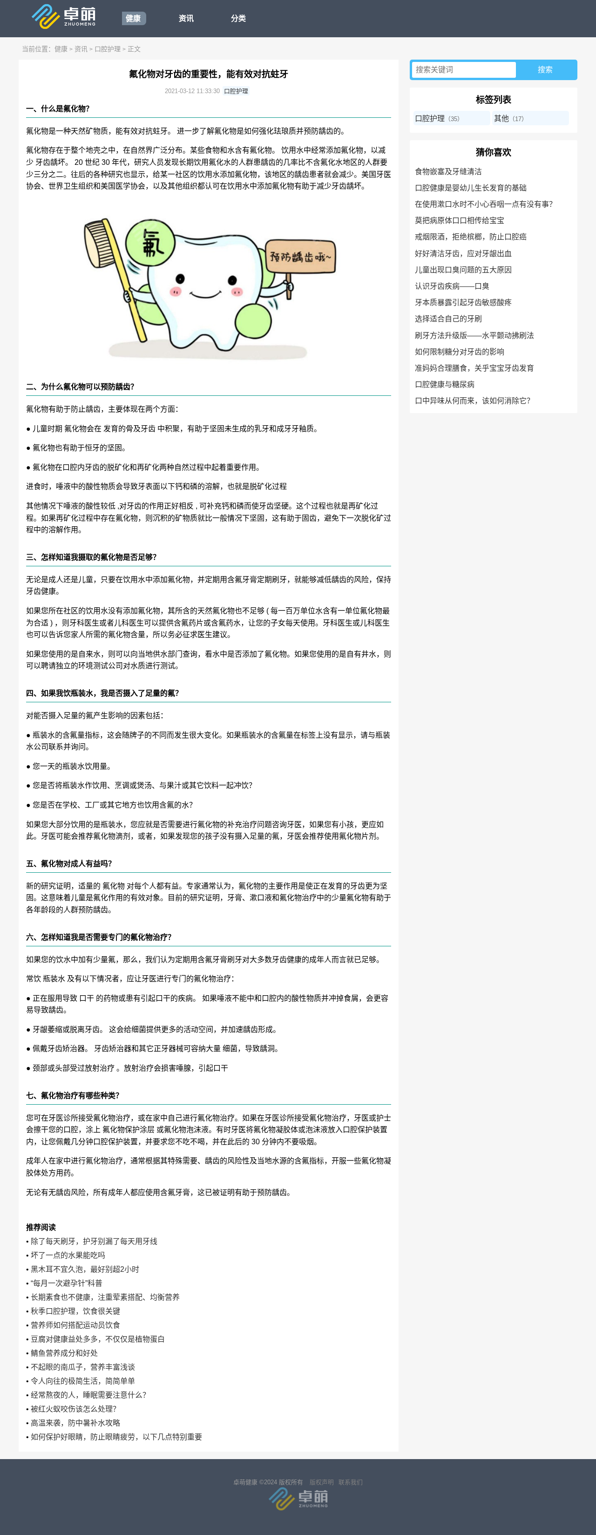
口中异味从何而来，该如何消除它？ (474, 401)
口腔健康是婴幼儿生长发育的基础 (471, 188)
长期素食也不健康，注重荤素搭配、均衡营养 (105, 1297)
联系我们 (351, 1482)
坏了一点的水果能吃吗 (68, 1255)
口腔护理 (108, 49)
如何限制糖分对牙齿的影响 (459, 352)
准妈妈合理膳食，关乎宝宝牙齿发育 (474, 368)
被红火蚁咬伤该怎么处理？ (75, 1409)
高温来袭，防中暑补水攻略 (75, 1423)
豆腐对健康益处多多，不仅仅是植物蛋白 (98, 1339)
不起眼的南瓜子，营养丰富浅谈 (83, 1367)
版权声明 (322, 1482)
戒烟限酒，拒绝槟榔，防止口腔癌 (471, 237)
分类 (238, 18)
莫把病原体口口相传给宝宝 (459, 220)
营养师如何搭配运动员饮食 (75, 1325)
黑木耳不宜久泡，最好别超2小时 (85, 1269)
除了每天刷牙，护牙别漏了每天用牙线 (94, 1241)
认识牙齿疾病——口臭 (452, 286)
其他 (501, 118)
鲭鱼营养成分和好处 (64, 1353)
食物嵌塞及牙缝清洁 (448, 172)
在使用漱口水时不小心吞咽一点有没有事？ (485, 204)
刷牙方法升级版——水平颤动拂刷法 (474, 336)
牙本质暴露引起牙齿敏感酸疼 (463, 302)
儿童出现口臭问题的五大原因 (463, 270)
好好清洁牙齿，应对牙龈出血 (463, 254)
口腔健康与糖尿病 (444, 384)
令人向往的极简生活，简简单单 (83, 1381)
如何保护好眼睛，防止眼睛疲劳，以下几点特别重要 (116, 1437)
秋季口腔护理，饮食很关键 (75, 1311)
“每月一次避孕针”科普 (66, 1283)
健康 (133, 18)
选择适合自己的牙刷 (448, 319)
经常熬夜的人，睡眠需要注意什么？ (90, 1395)
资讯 (186, 18)
